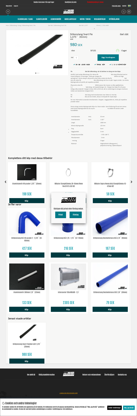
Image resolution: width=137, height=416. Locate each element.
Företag (76, 214)
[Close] (86, 193)
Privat (60, 214)
